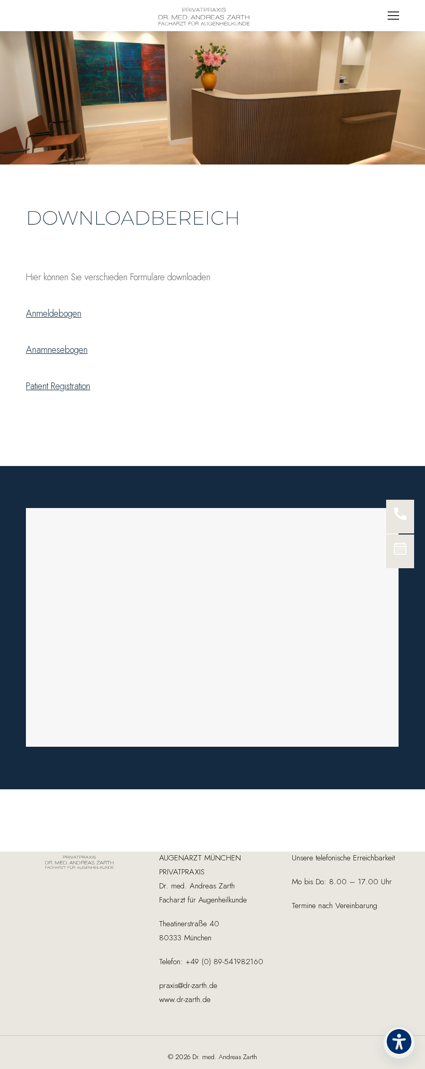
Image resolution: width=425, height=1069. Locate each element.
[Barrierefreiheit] (399, 1043)
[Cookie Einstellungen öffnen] (22, 1055)
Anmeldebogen (53, 314)
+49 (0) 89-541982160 (223, 962)
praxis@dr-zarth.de (188, 986)
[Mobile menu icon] (393, 15)
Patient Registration (58, 386)
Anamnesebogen (57, 350)
